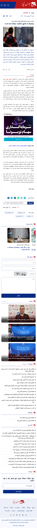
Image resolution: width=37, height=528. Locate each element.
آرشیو (33, 508)
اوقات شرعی (29, 511)
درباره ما (13, 511)
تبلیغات (23, 508)
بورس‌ (32, 13)
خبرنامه (11, 508)
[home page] (29, 4)
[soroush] (12, 198)
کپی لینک (31, 203)
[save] (7, 16)
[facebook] (8, 198)
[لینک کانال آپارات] (13, 515)
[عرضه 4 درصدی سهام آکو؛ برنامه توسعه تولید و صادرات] (18, 314)
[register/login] (5, 5)
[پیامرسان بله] (16, 515)
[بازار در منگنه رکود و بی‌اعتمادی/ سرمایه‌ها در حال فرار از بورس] (18, 235)
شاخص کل (19, 216)
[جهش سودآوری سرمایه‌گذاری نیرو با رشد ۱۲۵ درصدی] (18, 352)
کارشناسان (25, 13)
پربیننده (30, 364)
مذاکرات (29, 216)
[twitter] (21, 198)
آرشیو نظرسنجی (20, 511)
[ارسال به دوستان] (10, 16)
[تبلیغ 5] (18, 193)
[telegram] (25, 198)
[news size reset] (6, 69)
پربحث (24, 364)
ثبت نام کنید (19, 139)
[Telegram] (26, 515)
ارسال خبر (17, 508)
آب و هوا (6, 508)
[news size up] (4, 69)
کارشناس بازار (8, 213)
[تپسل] (5, 114)
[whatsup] (18, 198)
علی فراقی (20, 213)
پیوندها (28, 508)
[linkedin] (15, 198)
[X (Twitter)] (19, 515)
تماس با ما (7, 511)
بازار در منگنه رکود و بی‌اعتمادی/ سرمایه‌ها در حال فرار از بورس (18, 248)
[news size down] (9, 69)
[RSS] (10, 515)
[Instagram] (22, 515)
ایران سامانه (15, 525)
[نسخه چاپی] (4, 16)
